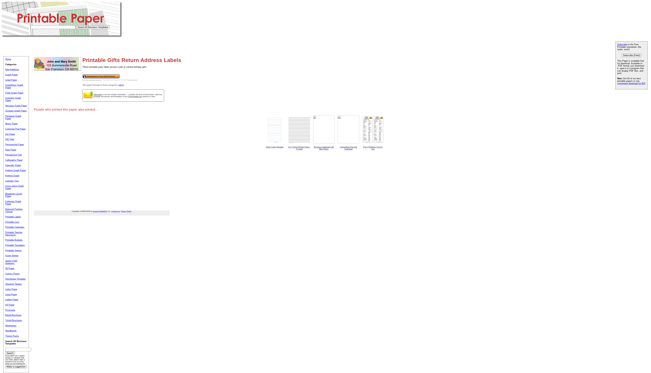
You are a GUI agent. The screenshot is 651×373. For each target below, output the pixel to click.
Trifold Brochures (13, 320)
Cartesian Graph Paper (13, 202)
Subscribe (97, 94)
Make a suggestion (16, 366)
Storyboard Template (15, 279)
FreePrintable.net (135, 96)
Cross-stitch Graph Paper (14, 187)
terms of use (132, 80)
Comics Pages (12, 273)
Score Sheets (12, 255)
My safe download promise (91, 80)
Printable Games (13, 250)
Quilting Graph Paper (15, 170)
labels (121, 85)
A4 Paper (9, 305)
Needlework (11, 330)
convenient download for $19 (631, 83)
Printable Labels (13, 217)
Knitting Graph (12, 175)
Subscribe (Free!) (631, 55)
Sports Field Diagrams (11, 262)
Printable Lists (12, 222)
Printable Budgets (14, 240)
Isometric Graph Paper (13, 99)
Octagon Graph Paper (16, 111)
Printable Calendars (14, 227)
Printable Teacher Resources (13, 233)
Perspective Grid (13, 155)
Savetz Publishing (100, 211)
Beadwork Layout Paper (13, 195)
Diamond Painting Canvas (14, 210)
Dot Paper (10, 134)
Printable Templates (15, 245)
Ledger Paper (11, 299)
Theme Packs (12, 336)
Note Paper (10, 149)
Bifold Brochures (13, 315)
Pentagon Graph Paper (13, 117)
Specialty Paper (13, 165)
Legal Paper (11, 294)
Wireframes (10, 325)
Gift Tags (9, 139)
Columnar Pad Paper (15, 129)
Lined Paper (11, 80)
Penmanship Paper (14, 144)
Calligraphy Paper (14, 160)
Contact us (115, 211)
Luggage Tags (12, 181)
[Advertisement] (63, 44)
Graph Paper (11, 74)
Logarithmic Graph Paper (14, 86)
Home (8, 59)
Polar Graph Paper (14, 93)
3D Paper (9, 268)
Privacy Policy (126, 211)
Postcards (10, 310)
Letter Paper (11, 289)
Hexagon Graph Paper (16, 105)
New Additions (12, 69)
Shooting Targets (13, 284)
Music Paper (11, 123)
